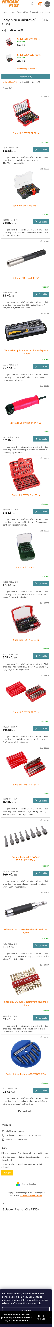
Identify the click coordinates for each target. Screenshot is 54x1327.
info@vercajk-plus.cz (15, 1131)
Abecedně (7, 88)
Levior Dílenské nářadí (19, 12)
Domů (6, 12)
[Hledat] (32, 4)
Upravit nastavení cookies (31, 1195)
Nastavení (26, 1310)
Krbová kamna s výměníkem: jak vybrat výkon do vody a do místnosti (25, 1159)
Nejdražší (36, 82)
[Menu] (47, 4)
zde (39, 1303)
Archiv (7, 1173)
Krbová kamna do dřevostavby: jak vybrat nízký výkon (24, 1153)
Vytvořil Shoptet (29, 1184)
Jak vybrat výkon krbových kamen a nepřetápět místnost (22, 1166)
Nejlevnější (24, 82)
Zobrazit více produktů (24, 68)
